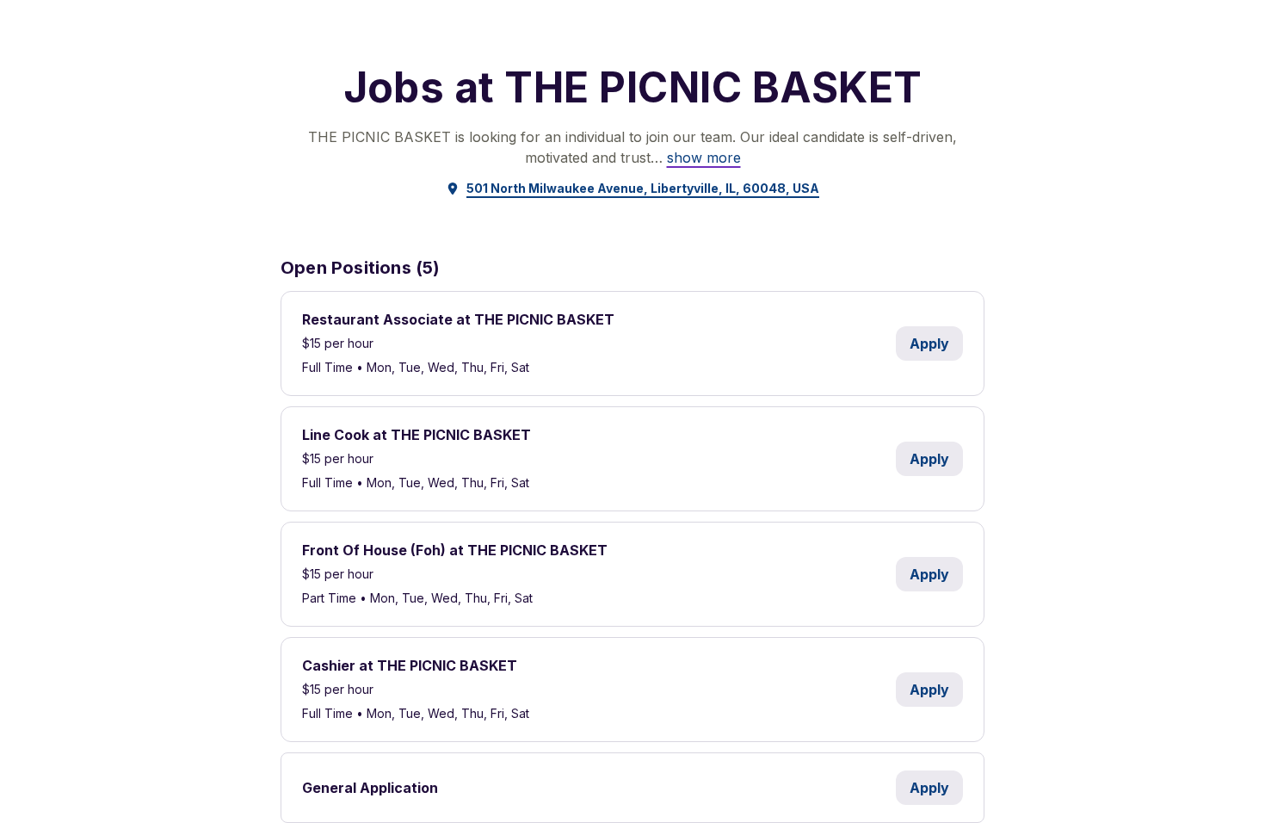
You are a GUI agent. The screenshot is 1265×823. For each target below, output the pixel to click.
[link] (704, 157)
